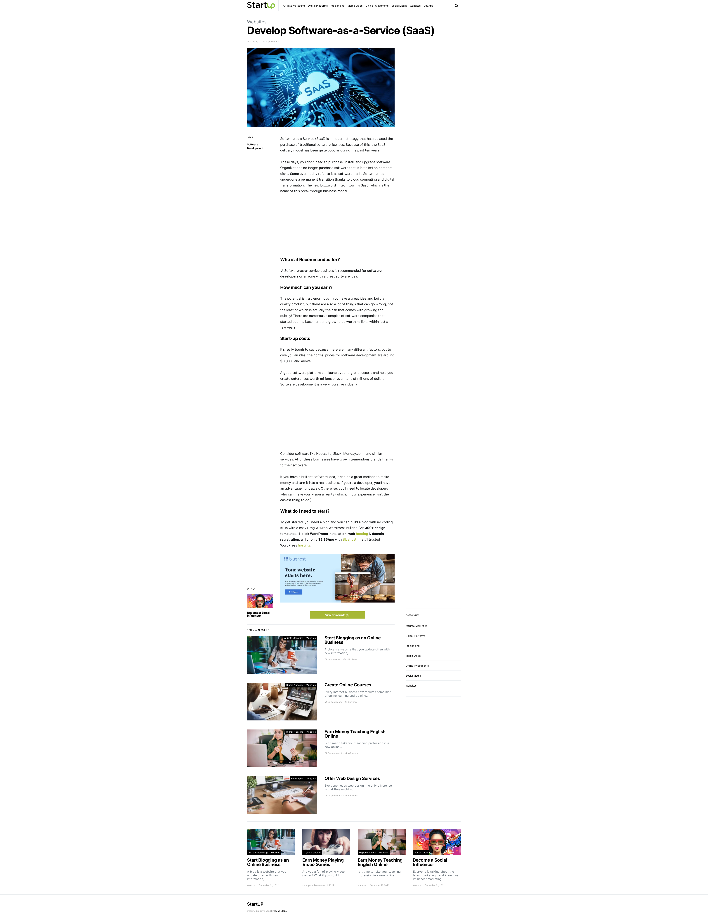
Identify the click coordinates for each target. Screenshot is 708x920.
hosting (362, 534)
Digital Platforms (318, 5)
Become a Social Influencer (258, 614)
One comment (334, 753)
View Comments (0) (337, 615)
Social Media (399, 5)
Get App (428, 5)
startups (251, 885)
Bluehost (349, 539)
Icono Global (280, 910)
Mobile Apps (355, 5)
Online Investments (376, 5)
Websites (415, 5)
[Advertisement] (337, 226)
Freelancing (338, 5)
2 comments (333, 659)
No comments (271, 41)
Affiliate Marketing (294, 5)
